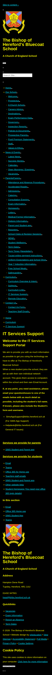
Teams (8, 467)
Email (8, 463)
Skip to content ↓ (11, 5)
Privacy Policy (9, 643)
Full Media (42, 639)
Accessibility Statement (24, 639)
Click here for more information (33, 661)
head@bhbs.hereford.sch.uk (16, 597)
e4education (36, 635)
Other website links (14, 485)
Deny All (13, 666)
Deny (9, 666)
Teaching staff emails (15, 476)
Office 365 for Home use (17, 472)
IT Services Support (15, 326)
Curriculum (10, 322)
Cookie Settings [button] (25, 643)
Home (8, 318)
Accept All (5, 666)
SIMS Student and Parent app (19, 449)
